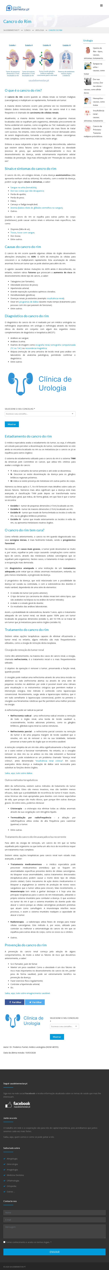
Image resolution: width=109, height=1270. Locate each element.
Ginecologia (12, 1164)
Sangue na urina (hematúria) (23, 187)
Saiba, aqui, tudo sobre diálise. (19, 773)
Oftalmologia (13, 1180)
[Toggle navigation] (101, 6)
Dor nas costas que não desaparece (27, 190)
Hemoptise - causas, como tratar (99, 101)
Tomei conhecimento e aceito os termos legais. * (28, 1242)
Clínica (27, 30)
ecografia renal (42, 344)
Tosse (13, 232)
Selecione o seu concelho (20, 408)
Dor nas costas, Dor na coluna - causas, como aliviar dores (93, 86)
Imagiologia (12, 1169)
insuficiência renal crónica (49, 760)
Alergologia (12, 1158)
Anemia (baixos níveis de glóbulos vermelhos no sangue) (37, 207)
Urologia (39, 30)
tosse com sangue (25, 232)
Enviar (54, 1252)
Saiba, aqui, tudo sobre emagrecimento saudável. (27, 993)
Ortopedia (11, 1186)
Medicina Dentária (15, 1175)
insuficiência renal (55, 298)
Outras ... (11, 1191)
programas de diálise (29, 301)
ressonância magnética (36, 348)
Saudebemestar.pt (11, 30)
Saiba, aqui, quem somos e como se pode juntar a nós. (28, 1137)
